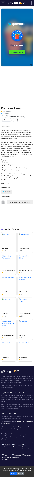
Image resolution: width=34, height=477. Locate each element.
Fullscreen (7, 120)
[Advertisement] (17, 85)
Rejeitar (20, 473)
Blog (19, 427)
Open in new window (17, 116)
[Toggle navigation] (3, 3)
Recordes (14, 434)
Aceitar (13, 473)
